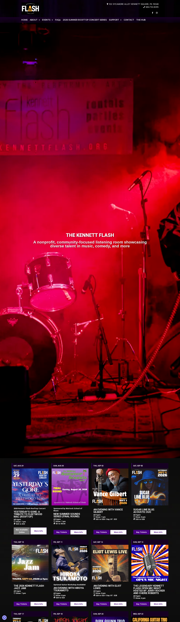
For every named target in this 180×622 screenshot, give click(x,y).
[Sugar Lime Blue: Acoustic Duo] (149, 486)
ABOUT (33, 20)
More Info (38, 531)
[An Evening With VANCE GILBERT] (109, 486)
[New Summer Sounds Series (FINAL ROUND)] (70, 486)
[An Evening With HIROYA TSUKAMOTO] (70, 563)
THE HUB (141, 20)
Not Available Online (22, 531)
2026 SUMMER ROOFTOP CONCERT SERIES (85, 20)
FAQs (58, 20)
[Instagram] (157, 13)
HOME (24, 20)
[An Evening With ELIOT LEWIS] (109, 563)
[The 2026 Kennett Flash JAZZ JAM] (30, 563)
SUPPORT (114, 20)
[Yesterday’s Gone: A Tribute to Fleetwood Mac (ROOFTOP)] (30, 486)
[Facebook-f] (152, 13)
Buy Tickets (61, 532)
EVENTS (46, 20)
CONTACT (129, 20)
